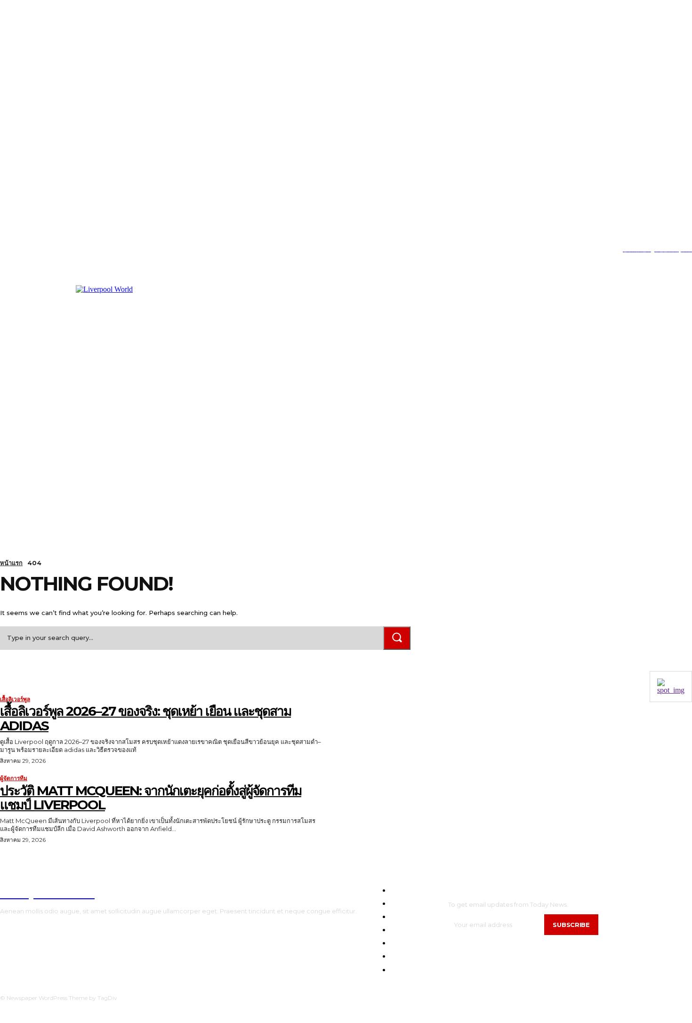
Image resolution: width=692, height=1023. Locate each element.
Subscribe (571, 924)
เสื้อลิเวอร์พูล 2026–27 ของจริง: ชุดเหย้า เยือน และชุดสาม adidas (145, 718)
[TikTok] (30, 250)
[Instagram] (16, 250)
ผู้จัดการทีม (13, 778)
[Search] (396, 637)
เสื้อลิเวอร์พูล (15, 699)
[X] (44, 250)
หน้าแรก (11, 563)
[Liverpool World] (184, 379)
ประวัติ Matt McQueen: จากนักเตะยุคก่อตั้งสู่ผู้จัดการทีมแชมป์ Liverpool (150, 798)
